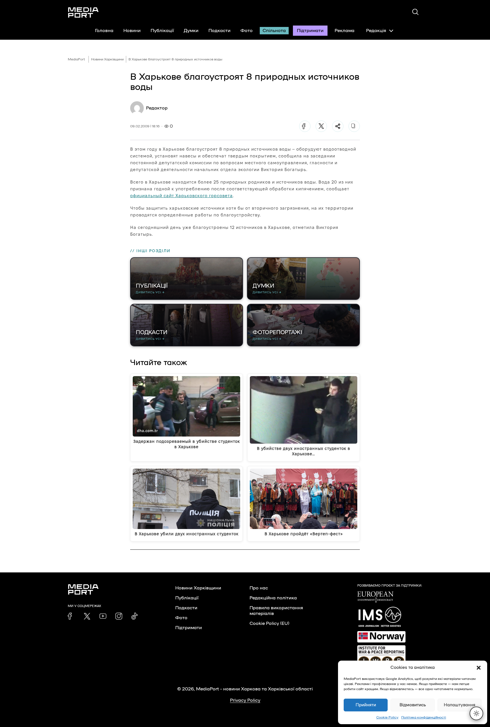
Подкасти (219, 30)
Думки (191, 30)
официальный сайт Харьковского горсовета (181, 195)
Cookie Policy (387, 717)
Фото (246, 30)
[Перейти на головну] (83, 12)
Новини (132, 30)
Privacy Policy (245, 700)
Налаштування (459, 705)
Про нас (259, 588)
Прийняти (366, 705)
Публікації (162, 30)
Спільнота (274, 30)
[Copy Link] (354, 126)
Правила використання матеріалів (276, 611)
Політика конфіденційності (423, 717)
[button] (478, 668)
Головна (104, 30)
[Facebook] (305, 126)
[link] (71, 616)
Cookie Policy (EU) (269, 623)
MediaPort (76, 59)
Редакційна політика (273, 598)
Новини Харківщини (107, 59)
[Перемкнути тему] (476, 713)
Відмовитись (413, 705)
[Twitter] (321, 126)
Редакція (376, 30)
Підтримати (310, 30)
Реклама (344, 30)
